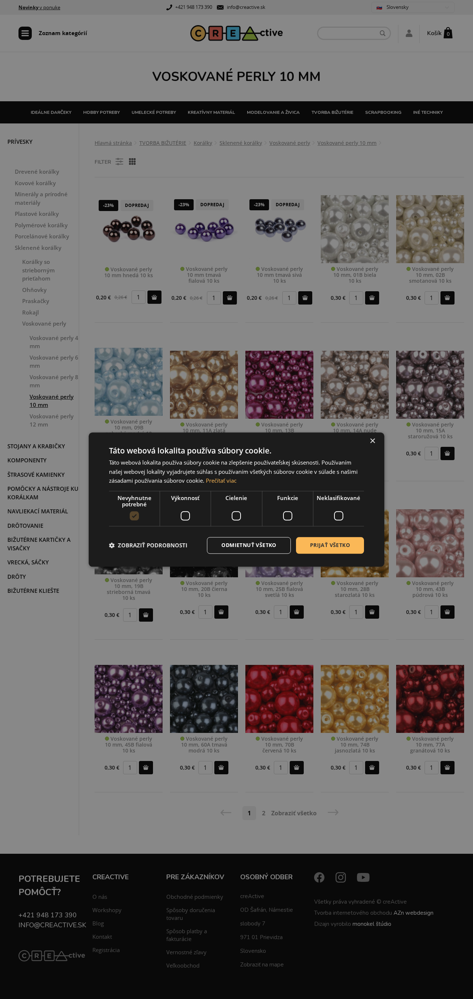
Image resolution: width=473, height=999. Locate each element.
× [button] (372, 441)
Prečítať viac (221, 481)
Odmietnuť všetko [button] (248, 544)
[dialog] (236, 499)
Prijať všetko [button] (330, 544)
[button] (148, 545)
